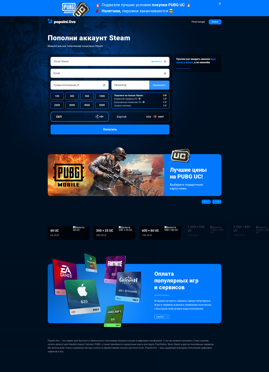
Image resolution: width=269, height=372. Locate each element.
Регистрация (198, 21)
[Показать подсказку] (104, 85)
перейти (160, 316)
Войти (215, 21)
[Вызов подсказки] (165, 73)
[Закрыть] (219, 3)
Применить (159, 85)
